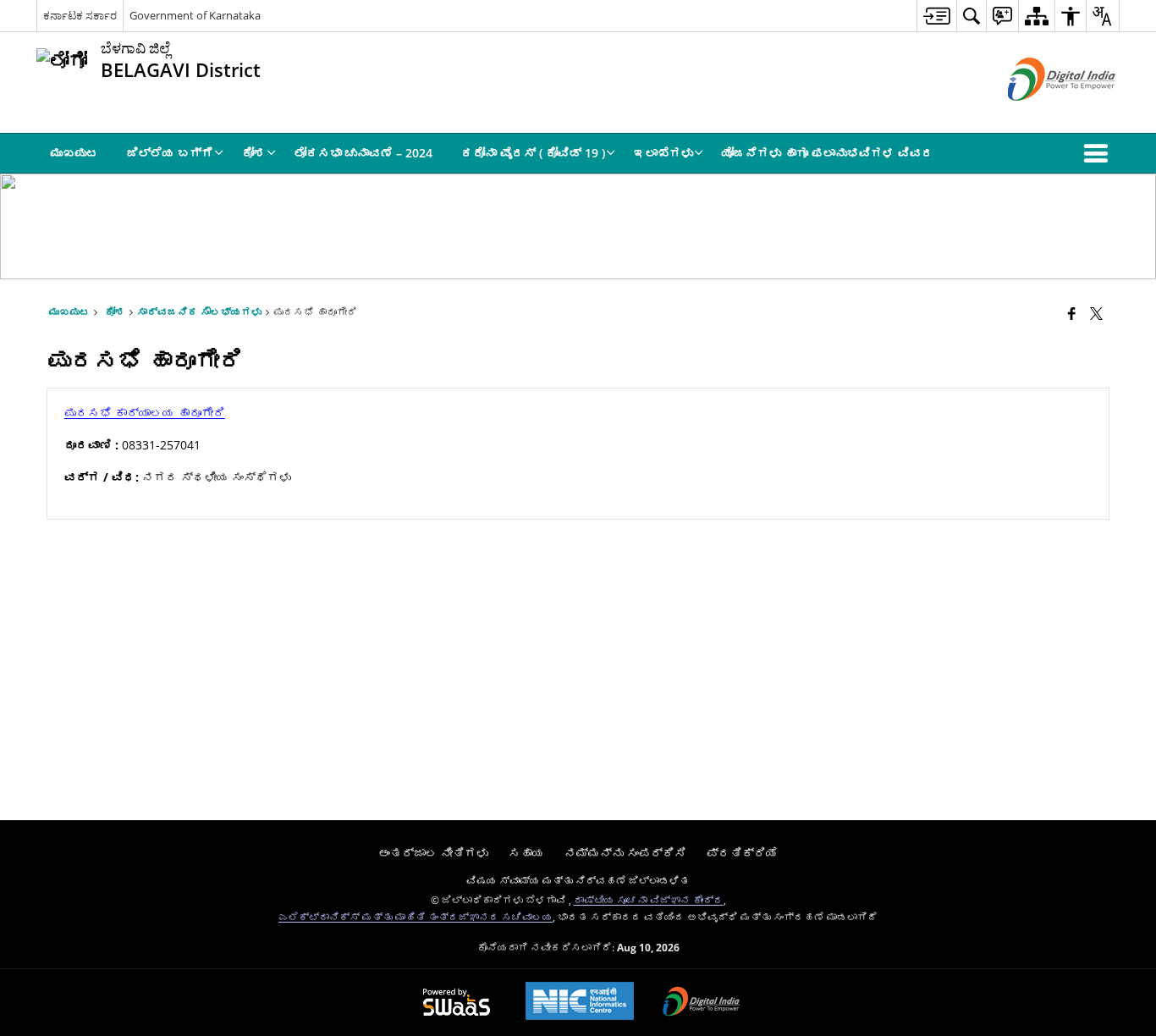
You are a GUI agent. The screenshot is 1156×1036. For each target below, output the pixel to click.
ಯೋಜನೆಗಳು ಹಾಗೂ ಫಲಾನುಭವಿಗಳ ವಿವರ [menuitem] (827, 153)
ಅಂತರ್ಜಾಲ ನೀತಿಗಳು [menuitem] (433, 853)
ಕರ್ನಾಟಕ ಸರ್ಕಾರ (80, 15)
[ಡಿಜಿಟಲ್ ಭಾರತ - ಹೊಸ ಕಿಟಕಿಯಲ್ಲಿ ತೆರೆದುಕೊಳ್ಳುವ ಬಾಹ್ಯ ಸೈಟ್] (1040, 115)
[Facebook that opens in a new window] (1071, 313)
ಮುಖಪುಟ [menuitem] (74, 153)
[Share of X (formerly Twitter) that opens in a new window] (1096, 313)
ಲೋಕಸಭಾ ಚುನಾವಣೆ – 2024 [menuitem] (363, 153)
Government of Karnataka (195, 15)
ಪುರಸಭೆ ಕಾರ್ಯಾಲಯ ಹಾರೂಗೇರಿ (144, 413)
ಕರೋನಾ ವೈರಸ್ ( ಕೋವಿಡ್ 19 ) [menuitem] (533, 153)
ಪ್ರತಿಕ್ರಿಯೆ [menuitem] (742, 853)
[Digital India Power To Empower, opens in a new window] (701, 1003)
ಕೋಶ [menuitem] (254, 153)
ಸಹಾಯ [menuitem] (526, 853)
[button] (1099, 153)
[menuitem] (936, 15)
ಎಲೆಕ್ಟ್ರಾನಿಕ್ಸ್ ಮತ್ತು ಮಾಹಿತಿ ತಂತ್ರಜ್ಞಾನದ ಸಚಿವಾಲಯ (415, 916)
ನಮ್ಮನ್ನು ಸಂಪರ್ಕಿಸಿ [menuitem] (625, 853)
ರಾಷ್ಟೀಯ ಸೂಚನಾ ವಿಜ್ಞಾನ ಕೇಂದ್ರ (649, 899)
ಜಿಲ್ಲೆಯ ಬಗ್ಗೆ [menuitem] (170, 153)
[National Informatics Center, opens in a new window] (580, 1002)
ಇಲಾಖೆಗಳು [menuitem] (663, 153)
